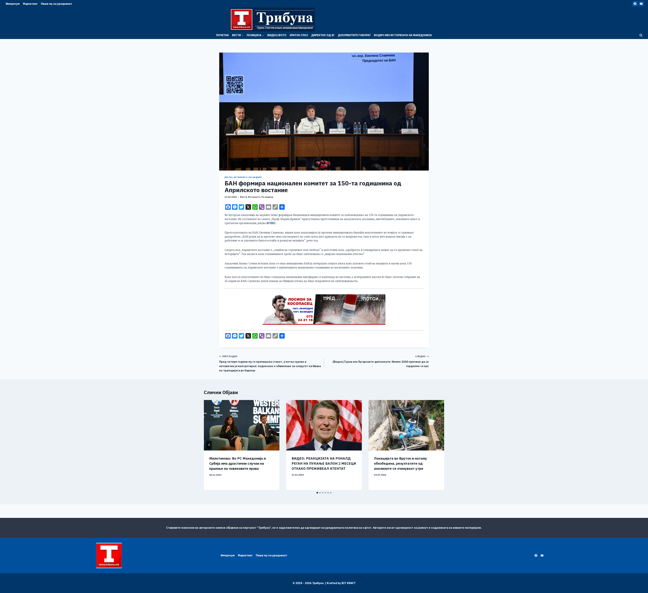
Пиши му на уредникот (56, 3)
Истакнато (240, 177)
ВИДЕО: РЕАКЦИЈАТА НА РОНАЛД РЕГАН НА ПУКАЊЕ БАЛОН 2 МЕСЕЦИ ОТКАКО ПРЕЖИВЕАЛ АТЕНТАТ (324, 463)
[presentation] (241, 425)
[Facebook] (635, 3)
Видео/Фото (276, 35)
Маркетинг (30, 3)
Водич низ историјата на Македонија (403, 35)
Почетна (222, 35)
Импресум (13, 3)
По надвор (255, 177)
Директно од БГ (323, 35)
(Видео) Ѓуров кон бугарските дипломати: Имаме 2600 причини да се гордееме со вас (381, 361)
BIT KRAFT (349, 583)
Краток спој (299, 35)
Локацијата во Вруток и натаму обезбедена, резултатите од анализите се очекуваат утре (400, 463)
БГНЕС (271, 223)
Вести (228, 177)
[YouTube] (641, 3)
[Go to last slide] (209, 445)
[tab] (317, 493)
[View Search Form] (641, 35)
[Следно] (438, 445)
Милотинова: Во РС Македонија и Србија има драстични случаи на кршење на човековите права (237, 463)
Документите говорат (354, 35)
